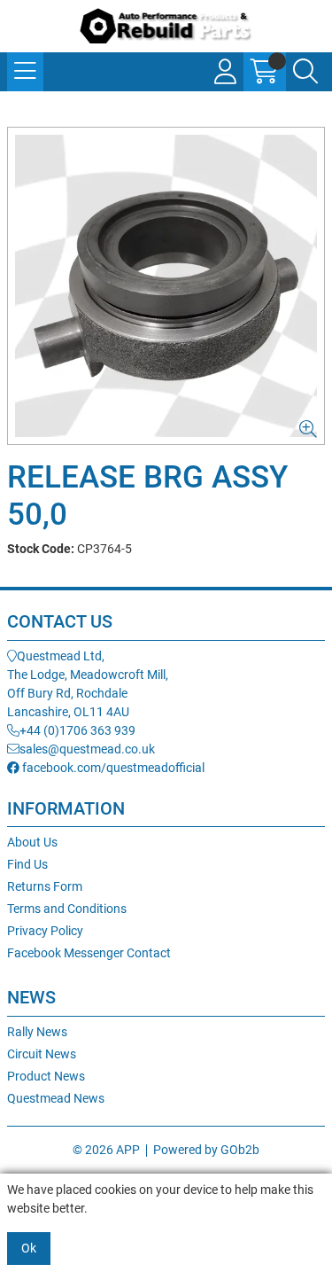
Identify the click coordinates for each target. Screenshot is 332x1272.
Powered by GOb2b (206, 1150)
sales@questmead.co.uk (87, 749)
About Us (32, 842)
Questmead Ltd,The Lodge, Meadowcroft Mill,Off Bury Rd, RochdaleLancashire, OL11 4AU (87, 684)
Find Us (27, 864)
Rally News (37, 1032)
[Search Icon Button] (305, 71)
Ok (28, 1248)
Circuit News (41, 1054)
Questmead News (55, 1098)
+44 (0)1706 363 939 (77, 730)
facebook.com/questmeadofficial (112, 768)
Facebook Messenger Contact (89, 953)
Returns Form (44, 886)
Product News (46, 1076)
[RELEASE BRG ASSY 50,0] (166, 286)
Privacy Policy (45, 931)
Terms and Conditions (67, 908)
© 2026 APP (106, 1150)
